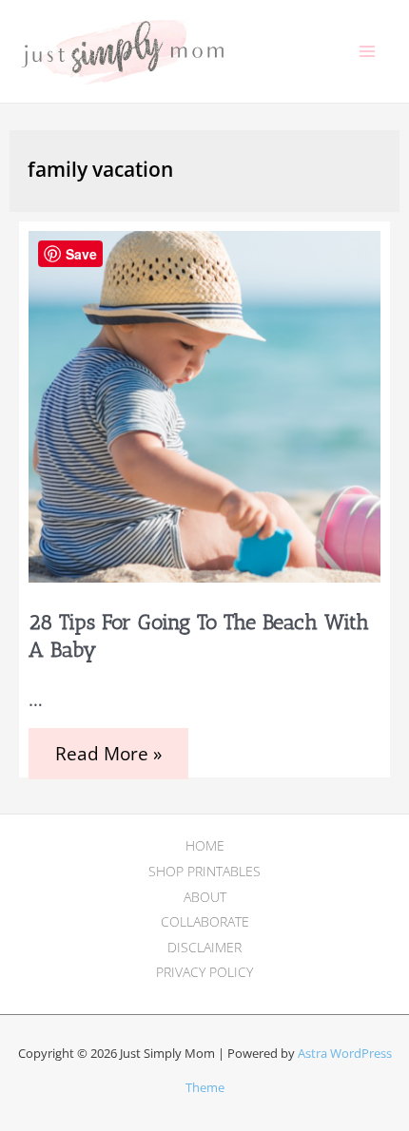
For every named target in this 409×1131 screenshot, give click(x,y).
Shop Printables (204, 871)
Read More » (108, 759)
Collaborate (205, 921)
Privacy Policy (204, 972)
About (205, 897)
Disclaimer (204, 947)
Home (204, 845)
